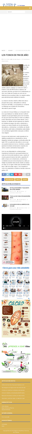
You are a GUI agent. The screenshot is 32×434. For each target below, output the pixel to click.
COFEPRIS (4, 424)
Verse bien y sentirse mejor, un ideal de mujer (13, 398)
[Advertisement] (16, 31)
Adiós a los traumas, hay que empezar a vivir (13, 384)
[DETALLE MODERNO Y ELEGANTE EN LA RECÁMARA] (5, 189)
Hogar (25, 179)
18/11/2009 (6, 59)
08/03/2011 (13, 207)
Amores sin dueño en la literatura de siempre (13, 390)
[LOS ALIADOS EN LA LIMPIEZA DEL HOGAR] (5, 206)
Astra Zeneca (5, 406)
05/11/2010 (13, 191)
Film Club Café (5, 417)
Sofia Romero (21, 191)
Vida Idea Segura (16, 59)
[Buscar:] (16, 12)
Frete (18, 179)
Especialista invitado (22, 207)
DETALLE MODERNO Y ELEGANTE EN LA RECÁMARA (19, 188)
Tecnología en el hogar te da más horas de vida (13, 387)
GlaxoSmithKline (6, 409)
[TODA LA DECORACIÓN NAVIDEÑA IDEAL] (5, 197)
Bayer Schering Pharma (8, 408)
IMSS (3, 426)
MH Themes (16, 432)
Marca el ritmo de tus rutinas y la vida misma (13, 395)
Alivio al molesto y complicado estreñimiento (13, 393)
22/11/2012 (13, 199)
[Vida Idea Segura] (16, 5)
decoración (9, 179)
